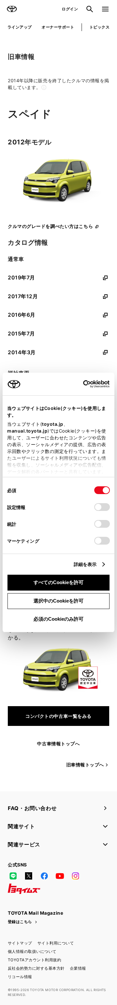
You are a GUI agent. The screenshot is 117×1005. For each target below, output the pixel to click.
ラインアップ (19, 27)
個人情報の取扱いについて (32, 951)
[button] (58, 84)
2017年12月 (23, 296)
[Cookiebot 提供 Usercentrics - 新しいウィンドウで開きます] (81, 384)
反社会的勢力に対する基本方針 (36, 968)
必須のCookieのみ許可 (58, 619)
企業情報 (78, 968)
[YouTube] (60, 876)
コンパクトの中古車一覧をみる (58, 716)
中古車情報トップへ (58, 743)
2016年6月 (21, 314)
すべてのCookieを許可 (58, 582)
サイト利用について (55, 943)
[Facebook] (44, 876)
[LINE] (13, 876)
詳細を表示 (85, 564)
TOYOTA (11, 9)
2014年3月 (22, 352)
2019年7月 (21, 277)
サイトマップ (20, 943)
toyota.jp (52, 424)
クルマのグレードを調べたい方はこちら (50, 226)
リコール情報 (20, 976)
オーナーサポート (58, 27)
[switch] (102, 507)
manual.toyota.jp (27, 431)
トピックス (99, 27)
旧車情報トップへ (85, 764)
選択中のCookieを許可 (58, 601)
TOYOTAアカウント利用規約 (34, 959)
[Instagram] (75, 876)
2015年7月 (21, 333)
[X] (28, 876)
